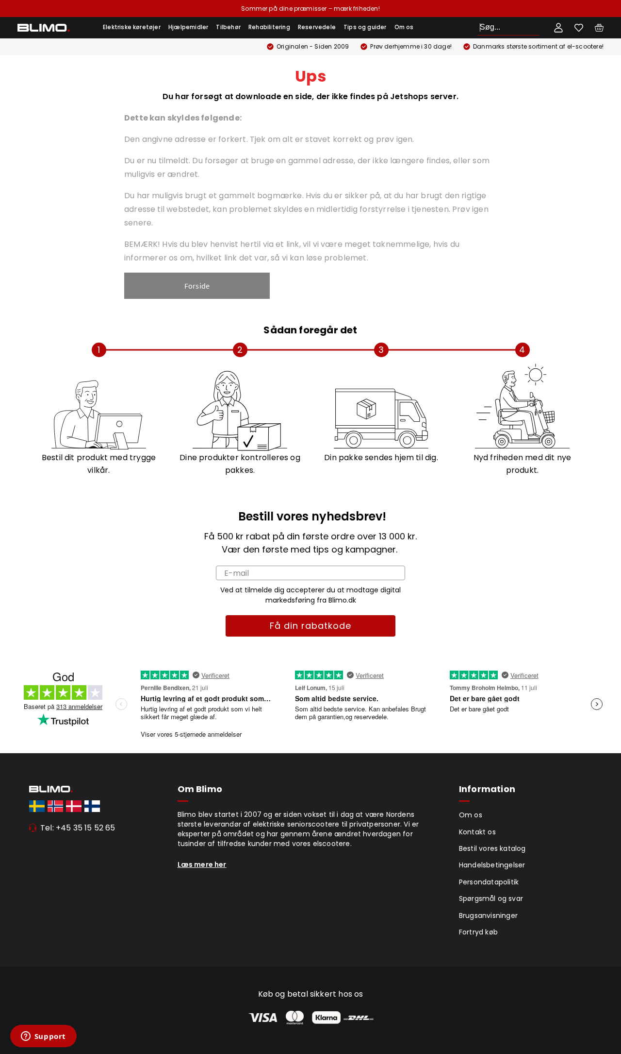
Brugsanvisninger (488, 915)
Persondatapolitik (489, 882)
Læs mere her (202, 864)
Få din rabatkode (310, 626)
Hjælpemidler (188, 27)
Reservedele (317, 27)
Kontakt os (477, 832)
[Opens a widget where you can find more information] (43, 1037)
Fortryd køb (478, 932)
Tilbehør (228, 27)
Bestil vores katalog (492, 848)
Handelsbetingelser (492, 865)
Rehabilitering (269, 27)
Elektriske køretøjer (132, 27)
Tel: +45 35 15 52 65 (77, 827)
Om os (404, 27)
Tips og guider (365, 27)
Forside (197, 286)
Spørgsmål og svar (491, 898)
